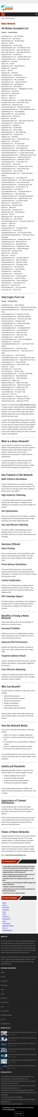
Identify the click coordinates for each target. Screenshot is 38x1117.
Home (3, 18)
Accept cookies (19, 1113)
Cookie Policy (11, 1109)
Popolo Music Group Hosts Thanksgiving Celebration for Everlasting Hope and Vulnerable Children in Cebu (18, 867)
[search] (36, 14)
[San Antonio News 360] (7, 8)
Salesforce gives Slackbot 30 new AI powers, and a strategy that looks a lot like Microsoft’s (17, 871)
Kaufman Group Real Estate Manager (14, 887)
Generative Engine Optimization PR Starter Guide (21, 1049)
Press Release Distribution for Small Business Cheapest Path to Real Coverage (22, 1060)
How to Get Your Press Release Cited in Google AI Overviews (22, 1054)
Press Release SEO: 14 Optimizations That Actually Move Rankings (22, 1038)
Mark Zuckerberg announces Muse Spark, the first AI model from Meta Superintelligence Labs (18, 875)
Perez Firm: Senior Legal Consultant (14, 893)
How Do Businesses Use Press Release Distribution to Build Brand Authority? (18, 890)
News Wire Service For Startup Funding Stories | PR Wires (17, 879)
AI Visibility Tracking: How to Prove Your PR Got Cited (22, 1043)
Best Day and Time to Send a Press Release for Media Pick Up (22, 1032)
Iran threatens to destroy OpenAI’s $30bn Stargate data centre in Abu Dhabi (18, 883)
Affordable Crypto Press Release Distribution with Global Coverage (22, 1066)
